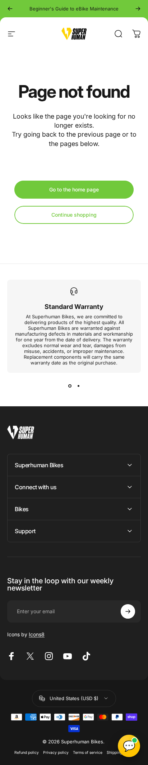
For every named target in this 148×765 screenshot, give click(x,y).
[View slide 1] (69, 385)
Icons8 (37, 634)
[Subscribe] (128, 611)
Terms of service (87, 752)
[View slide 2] (78, 385)
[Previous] (10, 8)
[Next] (138, 8)
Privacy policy (56, 752)
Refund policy (26, 752)
